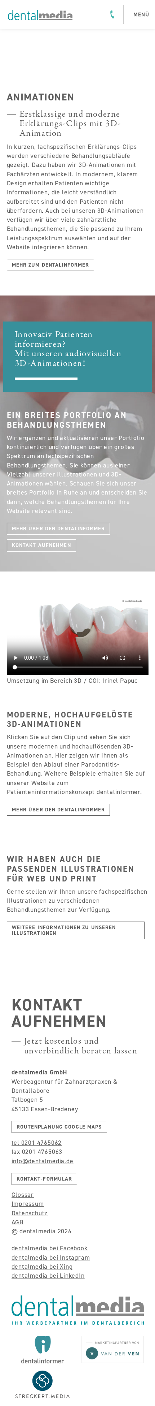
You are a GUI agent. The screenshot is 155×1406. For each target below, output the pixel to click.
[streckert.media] (43, 1384)
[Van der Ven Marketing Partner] (112, 1349)
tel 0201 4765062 (37, 1142)
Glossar (23, 1194)
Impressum (28, 1203)
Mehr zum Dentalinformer (50, 264)
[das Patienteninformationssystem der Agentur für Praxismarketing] (43, 1350)
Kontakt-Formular (44, 1178)
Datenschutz (30, 1213)
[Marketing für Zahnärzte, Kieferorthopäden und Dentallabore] (40, 15)
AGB (17, 1222)
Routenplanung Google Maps (59, 1126)
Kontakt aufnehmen (41, 545)
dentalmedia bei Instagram (51, 1257)
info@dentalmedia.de (43, 1161)
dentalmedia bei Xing (42, 1266)
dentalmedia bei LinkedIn (48, 1275)
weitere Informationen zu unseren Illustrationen (64, 930)
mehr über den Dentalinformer (58, 528)
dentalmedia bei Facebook (50, 1248)
